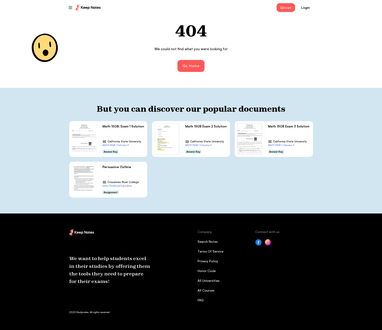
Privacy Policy (208, 261)
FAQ (201, 300)
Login (305, 8)
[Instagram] (268, 244)
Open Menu (70, 7)
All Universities (208, 281)
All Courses (206, 290)
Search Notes (208, 242)
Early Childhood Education (117, 185)
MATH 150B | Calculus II (115, 145)
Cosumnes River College (123, 182)
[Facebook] (258, 244)
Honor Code (207, 271)
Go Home (191, 66)
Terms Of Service (210, 251)
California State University (124, 141)
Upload (285, 8)
